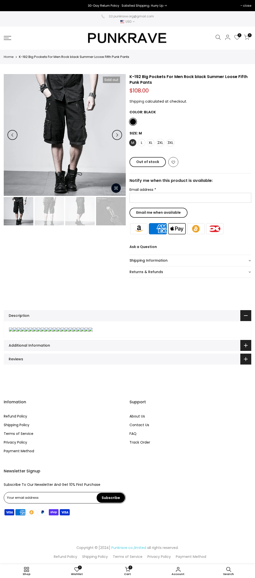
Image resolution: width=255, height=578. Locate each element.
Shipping (136, 101)
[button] (190, 260)
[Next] (117, 135)
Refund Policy (15, 416)
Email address (142, 189)
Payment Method (19, 451)
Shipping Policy (16, 424)
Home (9, 57)
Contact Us (139, 424)
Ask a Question (143, 246)
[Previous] (12, 135)
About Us (137, 416)
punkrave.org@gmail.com (134, 16)
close (10, 5)
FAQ (132, 433)
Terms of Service (18, 433)
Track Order (139, 442)
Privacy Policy (15, 442)
